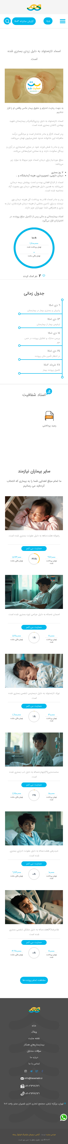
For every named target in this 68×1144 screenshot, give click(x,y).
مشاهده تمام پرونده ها (34, 980)
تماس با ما (34, 1064)
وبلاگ (34, 1032)
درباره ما (34, 1057)
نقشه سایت (34, 1038)
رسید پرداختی (49, 426)
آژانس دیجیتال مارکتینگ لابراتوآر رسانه (26, 1134)
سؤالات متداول (34, 1051)
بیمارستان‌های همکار (34, 1045)
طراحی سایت (51, 1134)
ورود (48, 21)
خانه (34, 1026)
